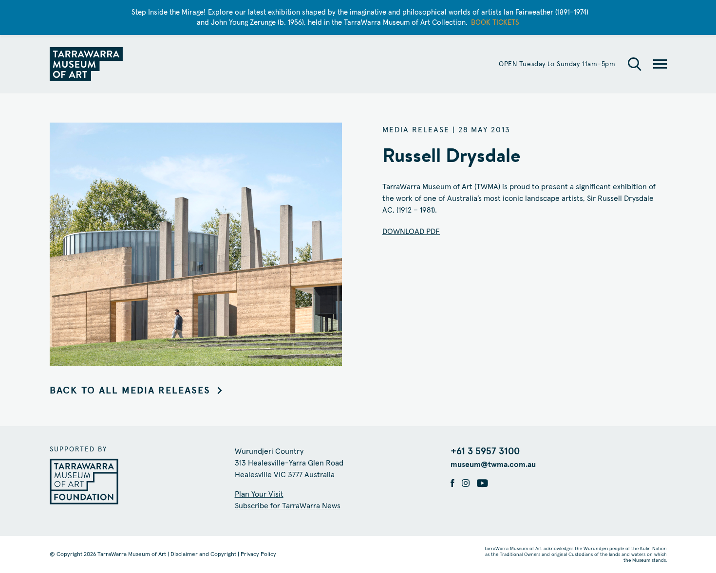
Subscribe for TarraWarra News (287, 506)
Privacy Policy (258, 554)
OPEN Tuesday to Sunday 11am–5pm (557, 64)
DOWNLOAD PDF (411, 231)
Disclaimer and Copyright (203, 554)
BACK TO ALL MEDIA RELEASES (130, 390)
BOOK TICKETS (495, 22)
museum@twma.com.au (493, 464)
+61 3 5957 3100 (485, 451)
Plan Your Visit (259, 494)
